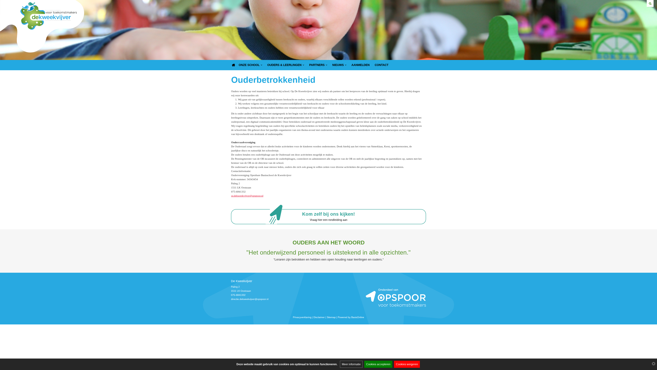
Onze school (249, 65)
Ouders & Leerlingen (284, 65)
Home (233, 65)
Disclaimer (319, 317)
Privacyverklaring (302, 317)
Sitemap (331, 317)
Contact (381, 65)
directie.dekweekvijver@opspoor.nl (249, 299)
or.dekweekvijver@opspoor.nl (247, 195)
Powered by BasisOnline (351, 317)
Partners (317, 65)
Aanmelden (360, 65)
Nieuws (338, 65)
